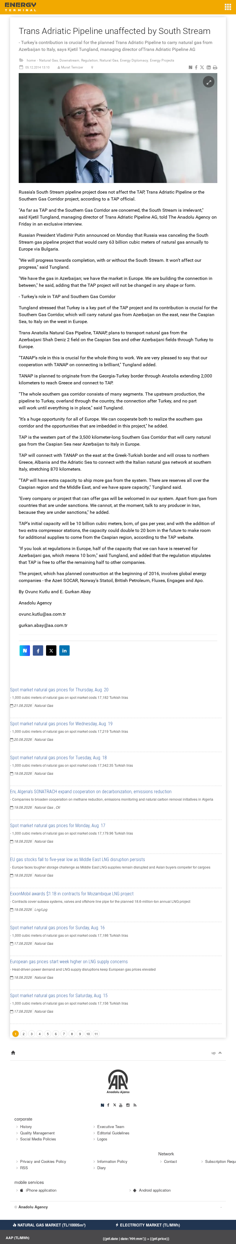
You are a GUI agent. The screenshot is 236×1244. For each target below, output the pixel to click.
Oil (58, 807)
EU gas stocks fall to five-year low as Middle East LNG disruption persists (77, 859)
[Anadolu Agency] (118, 1081)
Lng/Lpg (41, 909)
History (26, 1126)
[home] (13, 1053)
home (31, 60)
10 (88, 1033)
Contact (170, 1161)
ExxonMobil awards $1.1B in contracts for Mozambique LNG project (72, 893)
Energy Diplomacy (134, 60)
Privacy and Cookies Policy (43, 1161)
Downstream (69, 60)
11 (96, 1033)
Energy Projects (162, 60)
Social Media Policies (38, 1139)
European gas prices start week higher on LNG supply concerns (69, 961)
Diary (101, 1167)
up (214, 1052)
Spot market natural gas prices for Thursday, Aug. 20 (59, 689)
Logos (102, 1139)
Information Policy (112, 1161)
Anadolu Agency (33, 1206)
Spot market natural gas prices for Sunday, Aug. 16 (57, 927)
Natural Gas (48, 60)
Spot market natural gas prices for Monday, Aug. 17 (57, 825)
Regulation (89, 60)
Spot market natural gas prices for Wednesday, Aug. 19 (61, 723)
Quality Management (37, 1133)
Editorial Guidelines (113, 1133)
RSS (24, 1167)
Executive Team (110, 1126)
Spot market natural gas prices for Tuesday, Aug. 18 (58, 757)
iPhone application (41, 1190)
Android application (155, 1190)
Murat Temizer (72, 67)
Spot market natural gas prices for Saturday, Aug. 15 (59, 995)
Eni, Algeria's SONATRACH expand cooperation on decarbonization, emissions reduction (91, 791)
